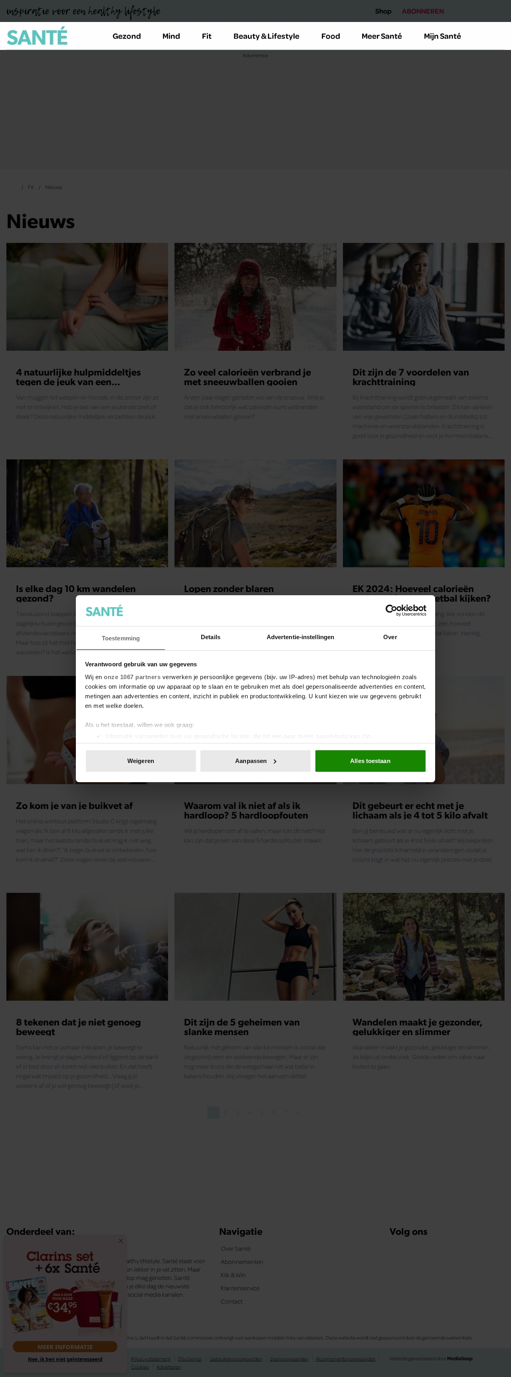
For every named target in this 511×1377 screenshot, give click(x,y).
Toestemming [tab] (121, 637)
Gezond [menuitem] (127, 35)
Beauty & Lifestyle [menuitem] (266, 35)
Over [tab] (390, 636)
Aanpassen (251, 760)
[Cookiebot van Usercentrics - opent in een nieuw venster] (391, 610)
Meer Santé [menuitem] (382, 35)
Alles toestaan (370, 760)
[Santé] (37, 36)
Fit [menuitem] (207, 35)
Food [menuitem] (330, 35)
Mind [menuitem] (171, 35)
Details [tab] (210, 636)
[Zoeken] (498, 36)
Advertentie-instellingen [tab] (300, 636)
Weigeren (140, 760)
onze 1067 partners (132, 676)
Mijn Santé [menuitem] (442, 35)
